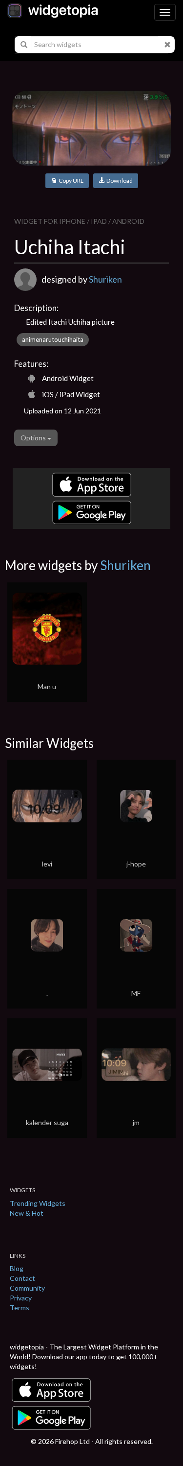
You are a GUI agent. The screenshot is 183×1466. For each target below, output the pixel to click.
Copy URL (70, 180)
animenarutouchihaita (52, 339)
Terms (19, 1307)
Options (33, 437)
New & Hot (26, 1213)
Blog (16, 1268)
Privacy (21, 1298)
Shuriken (105, 279)
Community (27, 1288)
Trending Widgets (37, 1203)
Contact (22, 1278)
